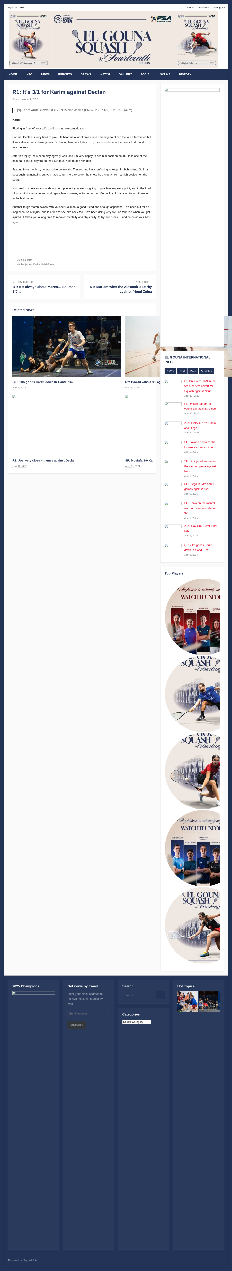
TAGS (193, 370)
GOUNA (165, 74)
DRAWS (86, 74)
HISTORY (185, 74)
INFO (29, 74)
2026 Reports (24, 259)
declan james (24, 264)
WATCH (105, 74)
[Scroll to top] (225, 1264)
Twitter (190, 7)
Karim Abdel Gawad (44, 264)
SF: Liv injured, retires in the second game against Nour (200, 466)
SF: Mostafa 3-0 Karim (141, 460)
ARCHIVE (206, 370)
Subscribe (76, 1024)
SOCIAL (145, 74)
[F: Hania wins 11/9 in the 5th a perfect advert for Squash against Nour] (209, 1002)
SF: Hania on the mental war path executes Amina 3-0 (200, 508)
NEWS (45, 74)
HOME (12, 74)
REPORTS (65, 74)
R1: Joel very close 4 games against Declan (44, 460)
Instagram (219, 7)
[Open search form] (222, 74)
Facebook (204, 7)
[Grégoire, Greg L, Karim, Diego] (187, 1002)
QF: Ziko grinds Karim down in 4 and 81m (42, 382)
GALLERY (125, 74)
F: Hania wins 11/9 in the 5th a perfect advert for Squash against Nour (200, 386)
